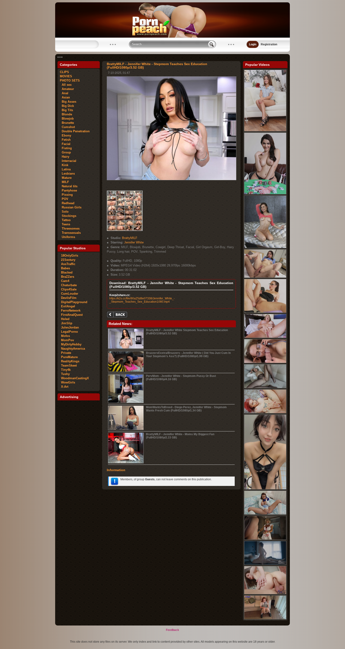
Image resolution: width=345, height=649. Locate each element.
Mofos (65, 336)
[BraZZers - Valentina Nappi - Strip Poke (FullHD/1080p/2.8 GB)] (265, 193)
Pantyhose (68, 190)
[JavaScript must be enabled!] (118, 315)
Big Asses (68, 101)
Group (65, 152)
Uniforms (67, 237)
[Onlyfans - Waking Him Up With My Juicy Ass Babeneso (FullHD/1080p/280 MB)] (265, 564)
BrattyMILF (129, 238)
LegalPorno (69, 331)
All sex (66, 84)
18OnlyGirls (69, 255)
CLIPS (64, 72)
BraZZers (67, 276)
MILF (64, 182)
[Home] (172, 36)
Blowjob (67, 118)
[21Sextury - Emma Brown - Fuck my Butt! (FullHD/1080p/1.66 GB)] (265, 130)
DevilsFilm (69, 298)
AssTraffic (68, 264)
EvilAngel (68, 306)
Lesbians (67, 173)
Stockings (68, 216)
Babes (65, 268)
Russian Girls (70, 207)
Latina (65, 169)
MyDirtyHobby (71, 344)
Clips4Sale (69, 289)
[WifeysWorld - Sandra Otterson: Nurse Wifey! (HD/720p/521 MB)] (265, 538)
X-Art (64, 386)
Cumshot (67, 127)
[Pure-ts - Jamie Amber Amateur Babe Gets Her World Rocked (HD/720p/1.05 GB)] (265, 593)
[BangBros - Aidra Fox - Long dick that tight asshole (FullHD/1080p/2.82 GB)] (265, 247)
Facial (65, 144)
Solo (64, 211)
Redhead (67, 203)
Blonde (66, 114)
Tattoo (65, 220)
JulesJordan (70, 327)
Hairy (64, 156)
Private (66, 353)
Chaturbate (69, 285)
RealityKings (70, 361)
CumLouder (69, 293)
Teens (65, 224)
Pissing (66, 194)
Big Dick (67, 106)
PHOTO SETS (70, 80)
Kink (64, 165)
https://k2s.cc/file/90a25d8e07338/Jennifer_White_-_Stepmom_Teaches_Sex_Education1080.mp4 (142, 300)
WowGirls (68, 382)
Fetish (65, 139)
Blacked (67, 272)
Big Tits (66, 110)
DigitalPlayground (74, 302)
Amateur (67, 89)
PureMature (69, 357)
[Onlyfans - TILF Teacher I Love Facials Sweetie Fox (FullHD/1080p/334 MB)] (265, 618)
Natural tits (68, 186)
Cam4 (65, 281)
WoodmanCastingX (75, 378)
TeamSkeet (69, 365)
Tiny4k (66, 369)
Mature (66, 178)
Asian (65, 97)
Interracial (68, 161)
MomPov (67, 340)
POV (64, 199)
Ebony (65, 135)
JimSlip (66, 323)
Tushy (65, 374)
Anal (64, 93)
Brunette (67, 123)
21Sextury (68, 260)
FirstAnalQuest (72, 315)
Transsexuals (70, 233)
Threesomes (70, 228)
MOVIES (66, 76)
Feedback (172, 630)
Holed (65, 319)
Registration (269, 44)
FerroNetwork (70, 310)
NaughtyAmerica (73, 348)
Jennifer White (134, 242)
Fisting (66, 148)
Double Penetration (75, 131)
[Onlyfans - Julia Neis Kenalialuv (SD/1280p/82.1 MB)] (265, 488)
